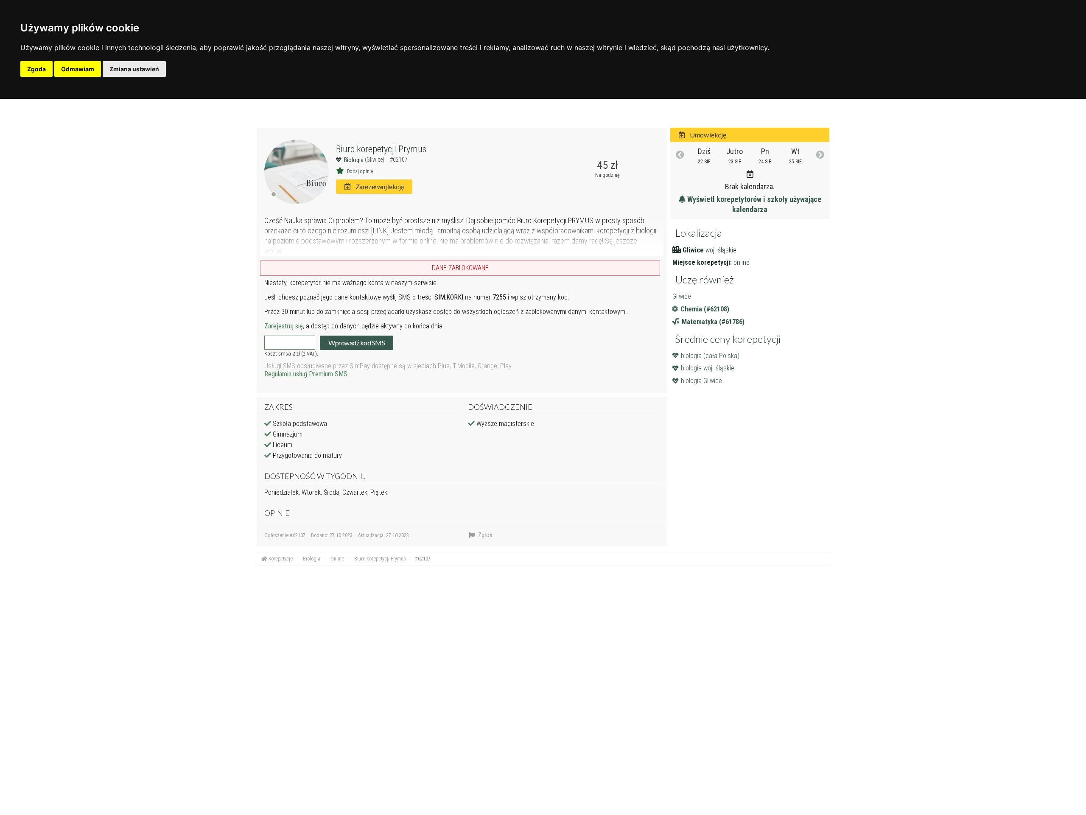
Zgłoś (484, 535)
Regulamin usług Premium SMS (305, 374)
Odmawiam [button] (77, 69)
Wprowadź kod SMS (356, 343)
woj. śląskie (720, 250)
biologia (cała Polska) (710, 356)
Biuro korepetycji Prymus (381, 149)
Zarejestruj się (283, 326)
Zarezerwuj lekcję (378, 186)
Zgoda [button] (36, 69)
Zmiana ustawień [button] (134, 69)
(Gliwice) (375, 159)
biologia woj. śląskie (707, 368)
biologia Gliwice (701, 381)
